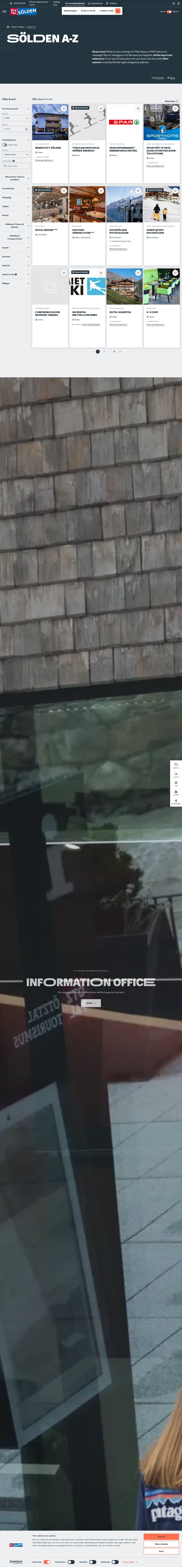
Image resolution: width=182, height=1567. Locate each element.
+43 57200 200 (19, 3)
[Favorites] (174, 3)
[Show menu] (4, 11)
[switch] (71, 1562)
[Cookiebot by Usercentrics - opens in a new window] (16, 1562)
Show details (129, 1562)
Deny (161, 1551)
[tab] (75, 3)
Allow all (161, 1537)
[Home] (8, 27)
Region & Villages (18, 27)
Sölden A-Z (31, 27)
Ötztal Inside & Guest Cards (38, 3)
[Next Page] (119, 351)
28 (114, 351)
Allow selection (161, 1544)
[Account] (179, 3)
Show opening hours (44, 160)
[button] (16, 108)
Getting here (56, 3)
